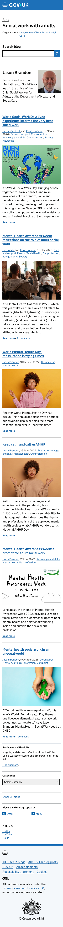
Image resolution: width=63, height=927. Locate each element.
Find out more (10, 764)
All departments (27, 867)
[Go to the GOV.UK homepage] (15, 5)
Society (48, 137)
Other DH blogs (11, 796)
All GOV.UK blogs (13, 862)
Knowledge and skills (14, 137)
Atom (39, 813)
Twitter (6, 831)
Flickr (5, 837)
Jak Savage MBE (11, 131)
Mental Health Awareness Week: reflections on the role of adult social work (30, 240)
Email (9, 813)
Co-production (39, 134)
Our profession (35, 137)
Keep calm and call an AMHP (23, 444)
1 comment (22, 736)
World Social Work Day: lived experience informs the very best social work (27, 121)
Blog (5, 20)
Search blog (11, 47)
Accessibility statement (18, 872)
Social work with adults (28, 25)
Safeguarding (10, 256)
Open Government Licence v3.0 (23, 888)
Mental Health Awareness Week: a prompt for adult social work (28, 551)
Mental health (33, 253)
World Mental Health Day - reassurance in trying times (23, 354)
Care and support (20, 134)
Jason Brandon (34, 131)
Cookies (42, 872)
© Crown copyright (31, 918)
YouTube (7, 834)
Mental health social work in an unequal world (25, 651)
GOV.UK (7, 867)
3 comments (23, 338)
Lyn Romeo (8, 250)
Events (21, 253)
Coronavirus (48, 362)
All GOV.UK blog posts (43, 862)
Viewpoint (8, 140)
